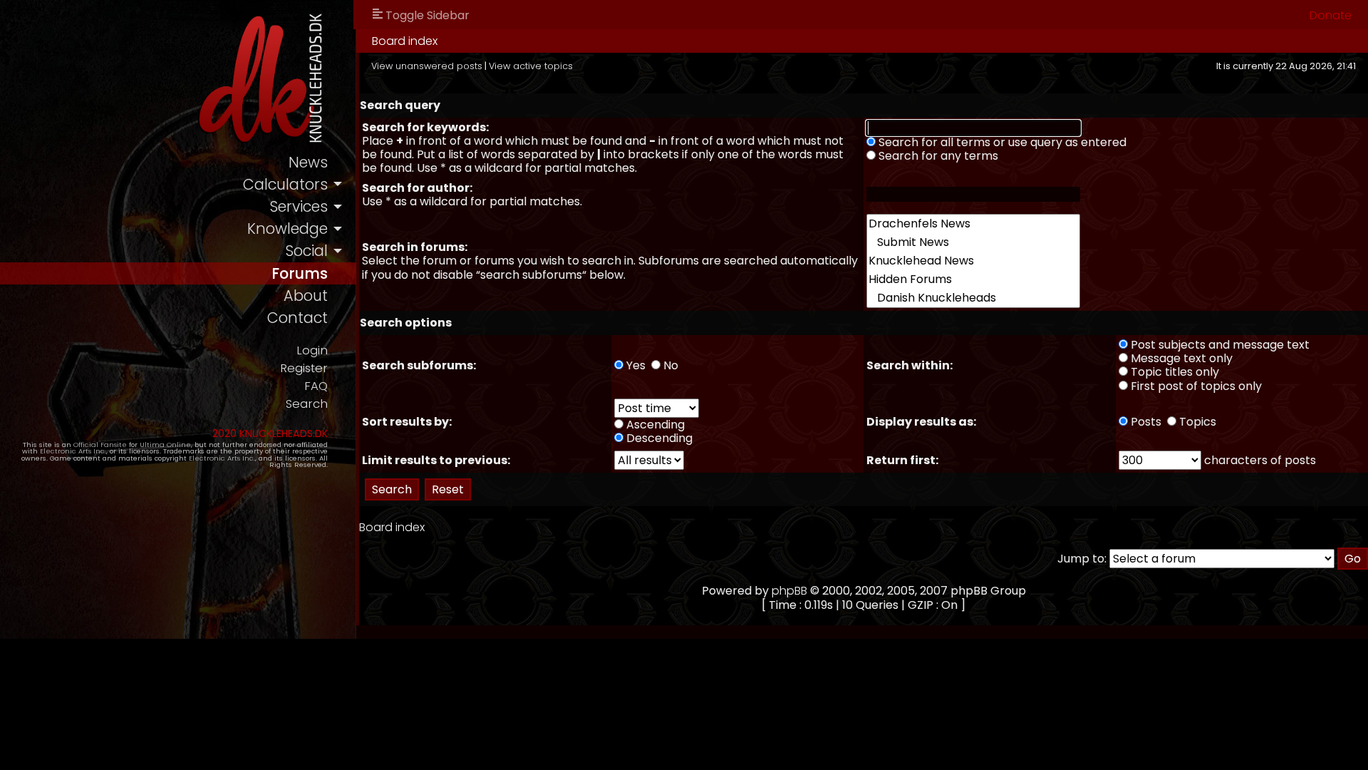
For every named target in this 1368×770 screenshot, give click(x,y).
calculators (285, 184)
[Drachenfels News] (973, 224)
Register (304, 368)
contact (297, 317)
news (308, 162)
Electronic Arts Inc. (73, 451)
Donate (1331, 15)
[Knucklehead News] (973, 261)
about (306, 295)
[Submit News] (973, 242)
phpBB (789, 590)
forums (299, 273)
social (306, 250)
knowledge (287, 228)
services (298, 206)
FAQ (316, 386)
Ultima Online (165, 444)
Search (307, 404)
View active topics (531, 66)
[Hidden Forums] (973, 279)
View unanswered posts (426, 66)
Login (312, 350)
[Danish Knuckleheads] (973, 298)
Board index (404, 41)
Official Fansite (100, 444)
